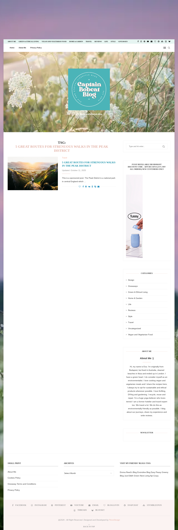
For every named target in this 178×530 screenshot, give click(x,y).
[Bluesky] (169, 41)
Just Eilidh (128, 476)
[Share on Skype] (95, 186)
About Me (12, 41)
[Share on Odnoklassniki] (92, 186)
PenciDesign (114, 520)
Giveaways (123, 41)
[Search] (169, 48)
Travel (89, 41)
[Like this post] (80, 186)
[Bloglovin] (155, 41)
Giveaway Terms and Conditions (22, 484)
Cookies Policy (14, 478)
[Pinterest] (144, 41)
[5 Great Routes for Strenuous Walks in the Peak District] (33, 173)
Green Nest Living (142, 476)
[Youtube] (148, 41)
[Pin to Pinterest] (86, 186)
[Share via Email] (98, 186)
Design (131, 280)
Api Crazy (154, 476)
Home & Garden (76, 41)
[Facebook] (138, 41)
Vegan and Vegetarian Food (54, 41)
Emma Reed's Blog (128, 472)
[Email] (151, 41)
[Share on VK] (89, 186)
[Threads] (166, 41)
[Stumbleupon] (162, 41)
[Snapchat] (158, 41)
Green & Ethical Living (29, 41)
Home (12, 48)
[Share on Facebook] (83, 186)
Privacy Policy (36, 48)
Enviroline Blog (143, 472)
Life (106, 41)
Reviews (98, 41)
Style (113, 41)
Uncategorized (134, 328)
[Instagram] (141, 41)
